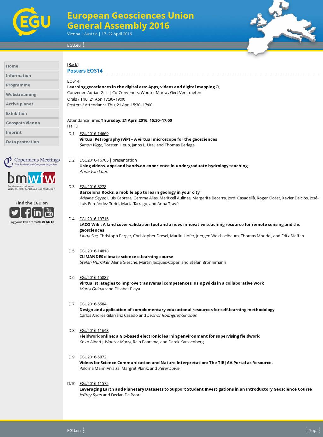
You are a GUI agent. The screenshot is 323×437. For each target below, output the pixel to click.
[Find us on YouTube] (49, 215)
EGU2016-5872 (92, 357)
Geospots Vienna (23, 123)
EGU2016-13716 (94, 218)
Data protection (22, 142)
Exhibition (16, 113)
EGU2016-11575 (94, 383)
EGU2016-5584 (92, 304)
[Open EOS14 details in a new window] (218, 87)
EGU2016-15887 (94, 277)
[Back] (73, 64)
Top (312, 430)
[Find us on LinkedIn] (37, 215)
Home (12, 66)
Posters (74, 105)
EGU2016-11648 (94, 330)
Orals (72, 99)
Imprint (14, 132)
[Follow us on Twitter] (14, 215)
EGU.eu (74, 45)
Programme (18, 85)
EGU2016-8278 (92, 186)
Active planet (19, 104)
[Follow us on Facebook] (26, 215)
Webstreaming (21, 94)
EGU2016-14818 (94, 251)
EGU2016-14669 (94, 133)
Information (18, 75)
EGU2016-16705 (94, 160)
